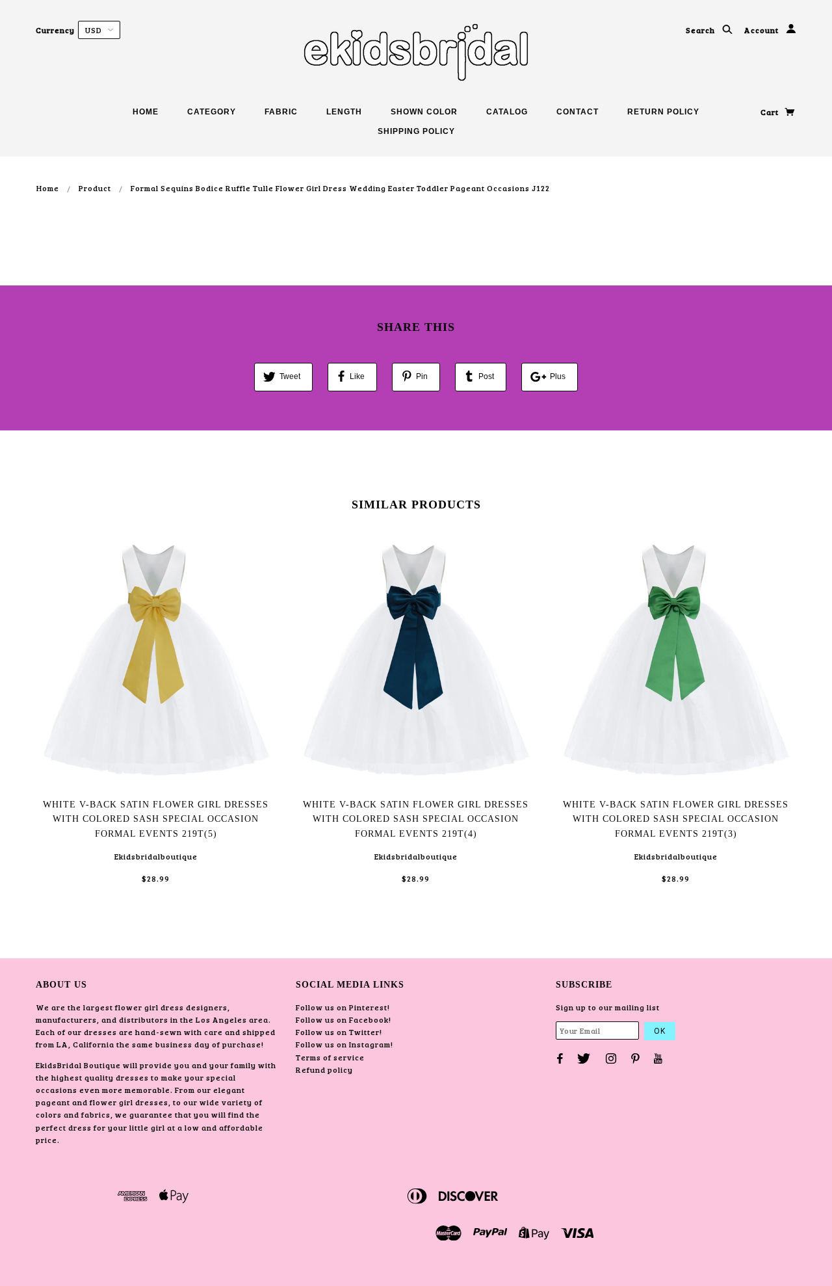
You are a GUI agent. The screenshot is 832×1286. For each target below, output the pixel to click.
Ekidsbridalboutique (156, 856)
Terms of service (330, 1057)
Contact (577, 111)
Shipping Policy (416, 131)
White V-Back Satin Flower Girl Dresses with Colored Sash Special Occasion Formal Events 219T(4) (415, 819)
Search (701, 30)
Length (344, 111)
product (95, 188)
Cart (770, 112)
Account (762, 30)
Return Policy (663, 111)
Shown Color (424, 111)
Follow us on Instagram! (344, 1044)
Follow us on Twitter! (339, 1032)
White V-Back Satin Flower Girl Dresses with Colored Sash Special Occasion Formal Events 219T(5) (155, 819)
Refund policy (324, 1069)
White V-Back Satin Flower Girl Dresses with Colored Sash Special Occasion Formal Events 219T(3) (675, 819)
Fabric (281, 111)
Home (146, 111)
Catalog (507, 111)
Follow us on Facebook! (343, 1019)
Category (211, 111)
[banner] (416, 52)
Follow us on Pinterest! (343, 1007)
